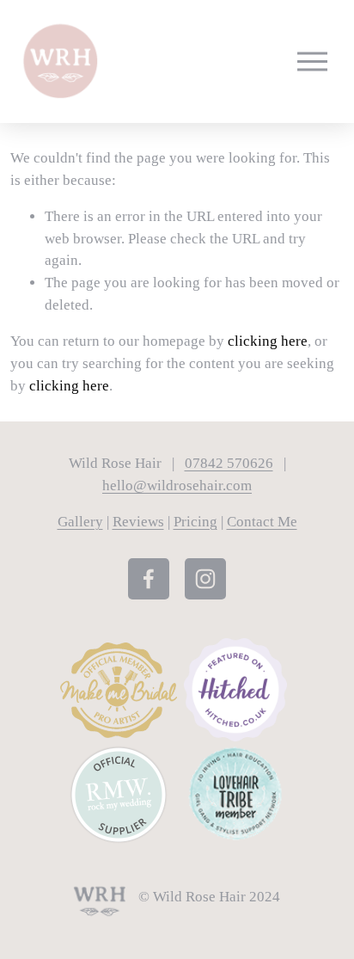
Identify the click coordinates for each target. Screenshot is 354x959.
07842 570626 (229, 463)
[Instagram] (205, 579)
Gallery (80, 521)
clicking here (268, 341)
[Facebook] (148, 579)
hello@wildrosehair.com (177, 485)
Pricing (195, 521)
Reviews (138, 521)
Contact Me (262, 521)
